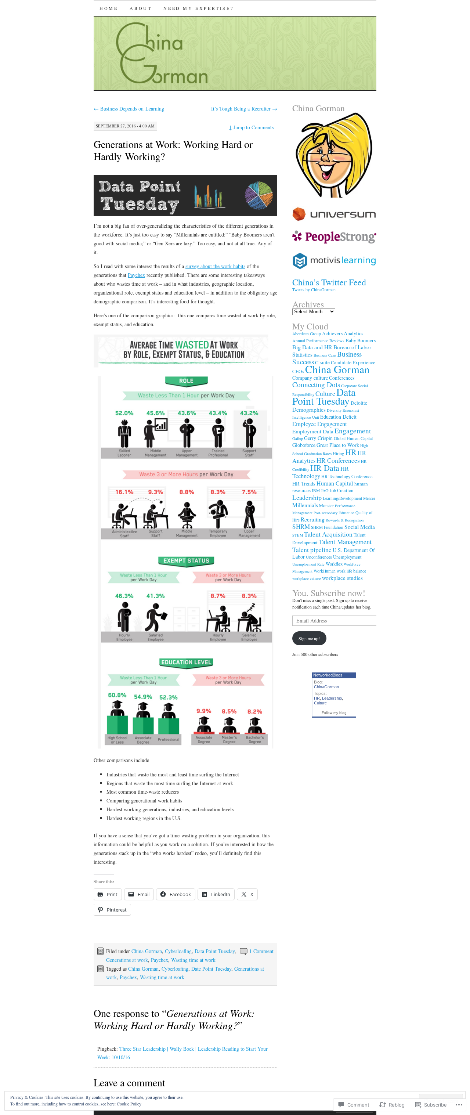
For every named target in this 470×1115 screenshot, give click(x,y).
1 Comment (261, 951)
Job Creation (341, 490)
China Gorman (146, 951)
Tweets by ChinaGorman (314, 289)
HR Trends (303, 483)
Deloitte (359, 403)
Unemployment (347, 557)
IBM (316, 490)
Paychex (136, 274)
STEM (297, 535)
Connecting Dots (316, 384)
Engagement (353, 430)
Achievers (332, 333)
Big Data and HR (312, 347)
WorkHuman (325, 571)
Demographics (309, 409)
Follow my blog (334, 713)
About (141, 8)
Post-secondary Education (334, 512)
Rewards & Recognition (345, 520)
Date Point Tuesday (211, 968)
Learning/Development (342, 498)
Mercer (369, 498)
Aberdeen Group (306, 333)
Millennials (305, 505)
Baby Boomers (361, 340)
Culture (325, 393)
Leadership (307, 497)
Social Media (359, 526)
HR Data (324, 467)
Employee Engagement (319, 424)
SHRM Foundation (327, 527)
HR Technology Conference (347, 476)
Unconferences (319, 557)
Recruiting (313, 519)
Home (109, 8)
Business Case (325, 355)
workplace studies (342, 577)
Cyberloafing (178, 951)
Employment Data (312, 431)
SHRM (301, 526)
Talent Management (345, 541)
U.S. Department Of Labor (333, 553)
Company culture (310, 377)
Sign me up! (309, 638)
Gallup (297, 438)
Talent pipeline (312, 549)
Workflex (334, 564)
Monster (326, 505)
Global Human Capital (353, 438)
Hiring (338, 453)
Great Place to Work (338, 444)
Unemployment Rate (308, 564)
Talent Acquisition (328, 534)
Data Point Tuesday (215, 951)
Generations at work (127, 959)
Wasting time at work (193, 959)
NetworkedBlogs (328, 675)
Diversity (334, 410)
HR (351, 452)
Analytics (354, 333)
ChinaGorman (326, 687)
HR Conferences (338, 460)
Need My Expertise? (198, 8)
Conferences (341, 377)
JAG (325, 490)
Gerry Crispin (318, 437)
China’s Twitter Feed (329, 282)
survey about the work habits (215, 266)
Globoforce (303, 444)
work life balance (351, 571)
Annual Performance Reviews (318, 340)
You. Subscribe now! (328, 593)
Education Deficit (338, 416)
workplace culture (306, 578)
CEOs (298, 371)
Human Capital (335, 483)
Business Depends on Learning (129, 108)
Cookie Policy (129, 1104)
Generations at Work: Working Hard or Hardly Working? (173, 150)
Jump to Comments (251, 127)
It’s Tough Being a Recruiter (244, 108)
